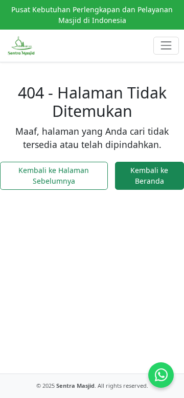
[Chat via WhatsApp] (161, 375)
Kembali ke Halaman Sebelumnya (53, 175)
